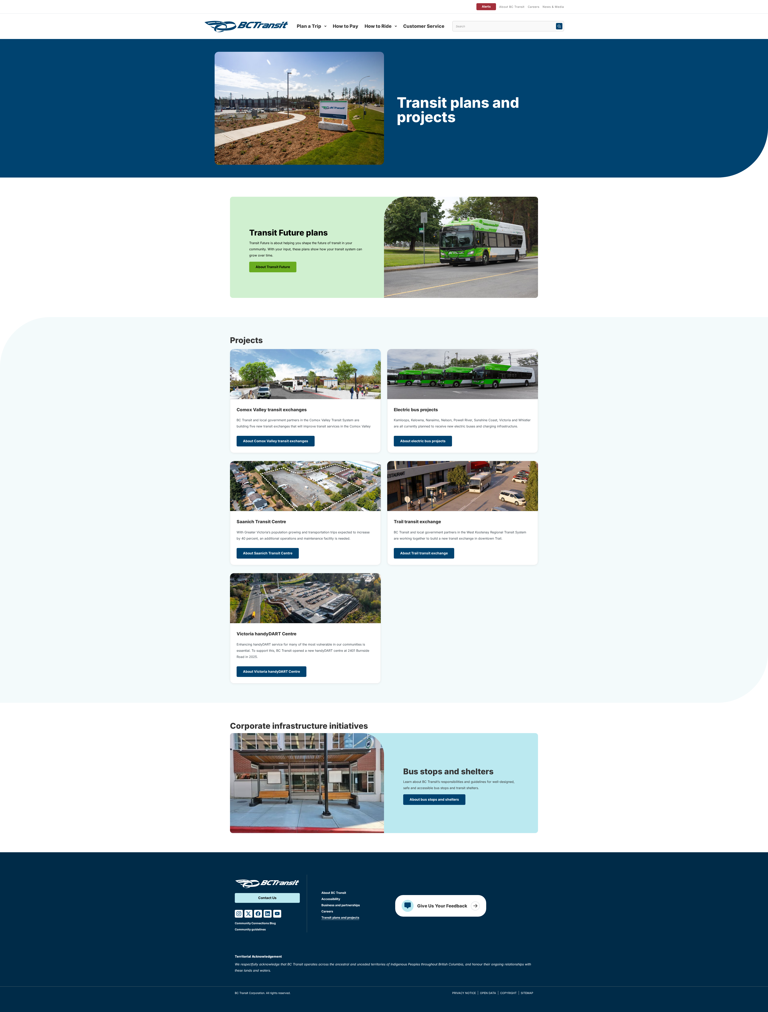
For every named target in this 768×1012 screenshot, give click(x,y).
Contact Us (267, 898)
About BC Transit (512, 6)
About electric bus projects (423, 441)
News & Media (553, 6)
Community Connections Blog (255, 923)
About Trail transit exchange (424, 553)
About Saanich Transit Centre (267, 553)
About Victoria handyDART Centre (271, 672)
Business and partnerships (340, 905)
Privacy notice (464, 993)
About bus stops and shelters (434, 799)
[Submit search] (559, 26)
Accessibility (330, 899)
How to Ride (378, 26)
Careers (533, 6)
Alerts (486, 6)
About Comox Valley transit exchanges (275, 441)
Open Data (488, 993)
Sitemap (527, 993)
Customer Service (423, 26)
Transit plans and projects (340, 917)
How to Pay (345, 26)
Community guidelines (250, 929)
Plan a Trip (309, 26)
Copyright (508, 993)
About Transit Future (273, 267)
